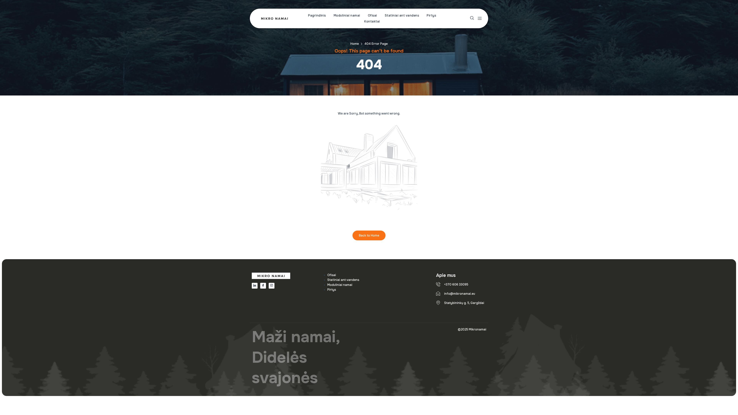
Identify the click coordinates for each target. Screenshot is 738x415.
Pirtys (431, 15)
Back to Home (369, 235)
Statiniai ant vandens (402, 15)
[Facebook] (263, 286)
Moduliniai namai (347, 15)
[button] (472, 18)
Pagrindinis (317, 15)
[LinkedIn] (255, 286)
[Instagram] (271, 286)
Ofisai (372, 15)
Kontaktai (372, 21)
